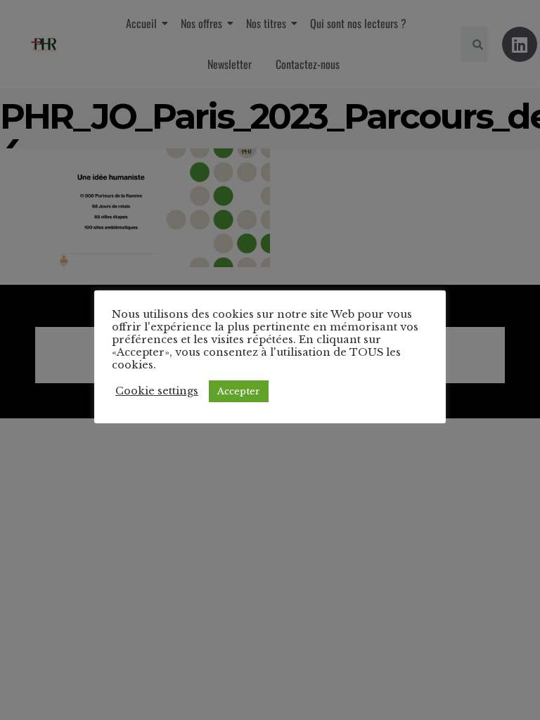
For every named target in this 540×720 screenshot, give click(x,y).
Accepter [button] (238, 391)
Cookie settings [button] (156, 391)
